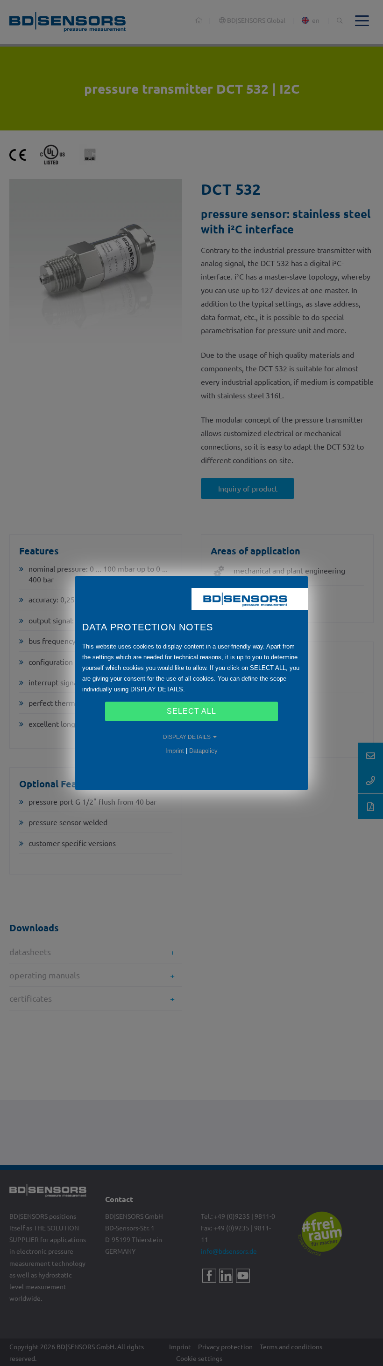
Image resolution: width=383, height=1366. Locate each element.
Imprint (174, 750)
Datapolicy (203, 750)
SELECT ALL (191, 711)
